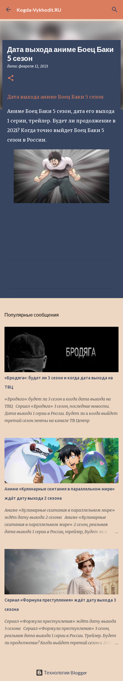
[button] (10, 78)
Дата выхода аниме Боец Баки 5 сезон (55, 97)
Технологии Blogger (65, 672)
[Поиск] (114, 9)
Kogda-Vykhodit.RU (39, 10)
